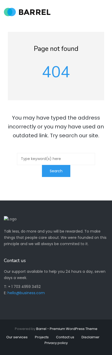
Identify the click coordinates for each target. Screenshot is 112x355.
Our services (17, 337)
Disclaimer (90, 337)
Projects (42, 337)
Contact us (65, 337)
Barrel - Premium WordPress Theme (66, 328)
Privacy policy (56, 342)
